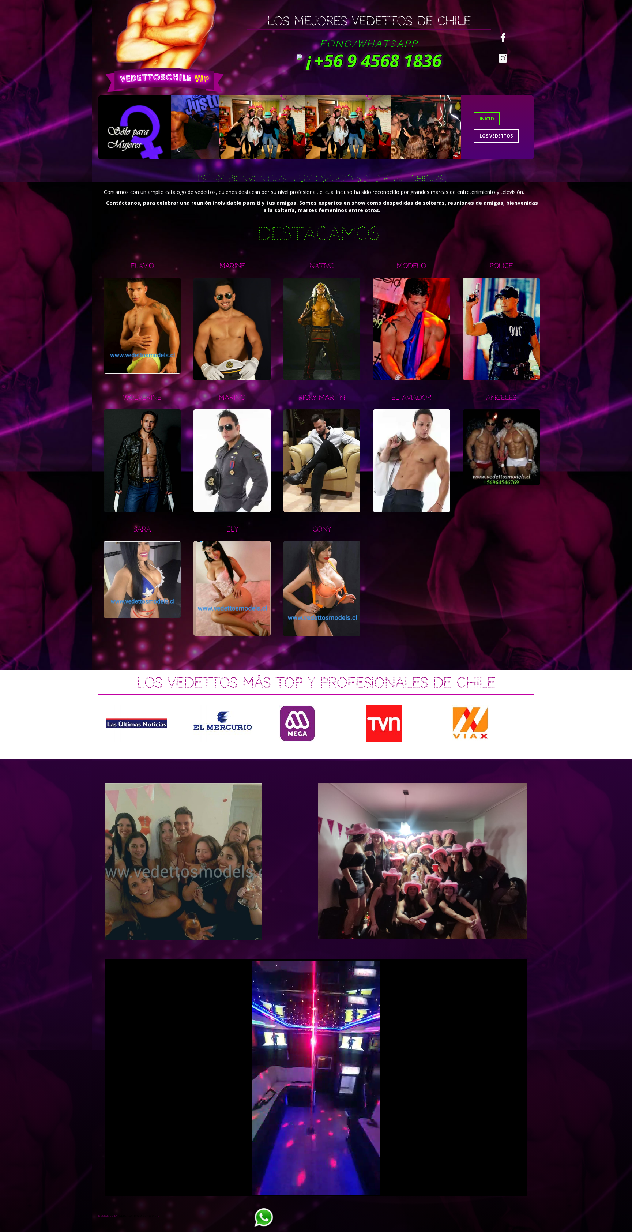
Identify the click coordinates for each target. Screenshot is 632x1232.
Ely (232, 529)
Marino (232, 397)
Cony (322, 529)
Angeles (501, 397)
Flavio (142, 266)
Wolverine (142, 397)
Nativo (321, 266)
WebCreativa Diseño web (138, 1215)
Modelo (411, 266)
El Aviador (411, 397)
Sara (142, 529)
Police (501, 266)
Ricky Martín (321, 397)
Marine (232, 266)
